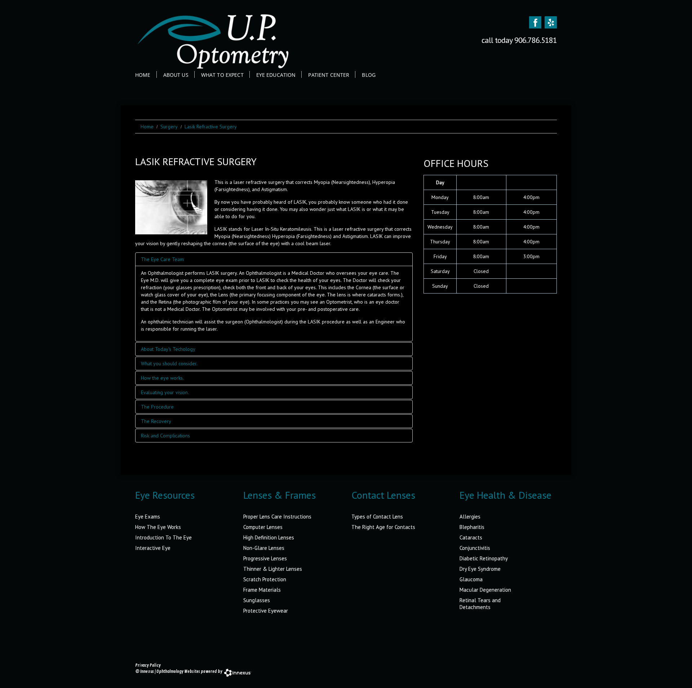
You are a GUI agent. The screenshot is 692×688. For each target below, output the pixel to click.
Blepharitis (472, 527)
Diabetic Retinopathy (484, 558)
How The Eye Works (158, 527)
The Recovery (156, 421)
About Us (175, 74)
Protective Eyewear (265, 610)
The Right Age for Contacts (383, 527)
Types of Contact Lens (377, 516)
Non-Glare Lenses (263, 547)
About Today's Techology (168, 349)
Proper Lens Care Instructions (277, 516)
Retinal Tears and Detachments (480, 603)
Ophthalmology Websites (178, 671)
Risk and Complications (165, 435)
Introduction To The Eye (163, 537)
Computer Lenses (263, 527)
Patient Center (328, 74)
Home (143, 74)
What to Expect (222, 74)
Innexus (147, 671)
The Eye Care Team (162, 259)
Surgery (169, 126)
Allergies (470, 516)
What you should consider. (169, 363)
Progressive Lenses (265, 558)
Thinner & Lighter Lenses (272, 568)
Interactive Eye (152, 547)
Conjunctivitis (475, 547)
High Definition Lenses (268, 537)
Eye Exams (147, 516)
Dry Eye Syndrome (480, 568)
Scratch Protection (264, 579)
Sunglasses (256, 600)
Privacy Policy (148, 665)
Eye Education (276, 74)
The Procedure (157, 406)
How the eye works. (162, 378)
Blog (369, 74)
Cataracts (471, 537)
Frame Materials (262, 589)
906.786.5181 (535, 40)
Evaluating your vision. (165, 392)
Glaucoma (471, 579)
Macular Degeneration (485, 589)
